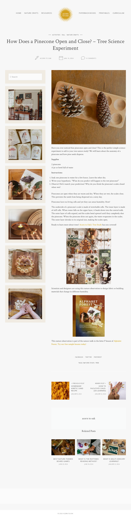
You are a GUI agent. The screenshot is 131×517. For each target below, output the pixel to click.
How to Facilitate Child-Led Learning (98, 388)
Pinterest (98, 357)
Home (18, 13)
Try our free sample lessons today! (72, 344)
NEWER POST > (100, 383)
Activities (56, 35)
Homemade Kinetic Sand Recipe (77, 388)
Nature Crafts (31, 13)
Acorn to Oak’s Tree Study (90, 224)
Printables (104, 13)
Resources (46, 13)
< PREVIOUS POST (77, 383)
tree (97, 363)
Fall (63, 35)
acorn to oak (45, 58)
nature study (89, 363)
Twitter (88, 357)
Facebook (79, 357)
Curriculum (118, 13)
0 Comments (91, 58)
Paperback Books (87, 13)
